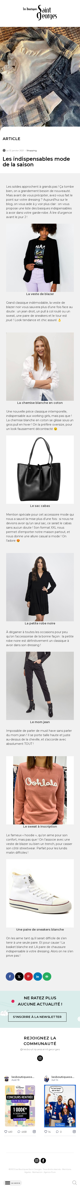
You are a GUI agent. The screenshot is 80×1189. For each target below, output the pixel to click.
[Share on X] (19, 976)
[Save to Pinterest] (29, 976)
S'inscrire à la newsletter (37, 1017)
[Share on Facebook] (10, 976)
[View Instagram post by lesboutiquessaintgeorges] (32, 1123)
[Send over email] (47, 976)
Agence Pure (50, 1172)
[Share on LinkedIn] (38, 976)
